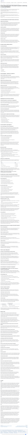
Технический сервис (8, 2)
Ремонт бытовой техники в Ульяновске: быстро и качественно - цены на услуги (6, 426)
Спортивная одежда (25, 2)
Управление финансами (3, 2)
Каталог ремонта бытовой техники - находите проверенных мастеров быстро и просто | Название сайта (21, 426)
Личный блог (4, 4)
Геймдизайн (12, 2)
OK (25, 434)
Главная (1, 4)
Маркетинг (15, 2)
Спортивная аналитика (19, 2)
